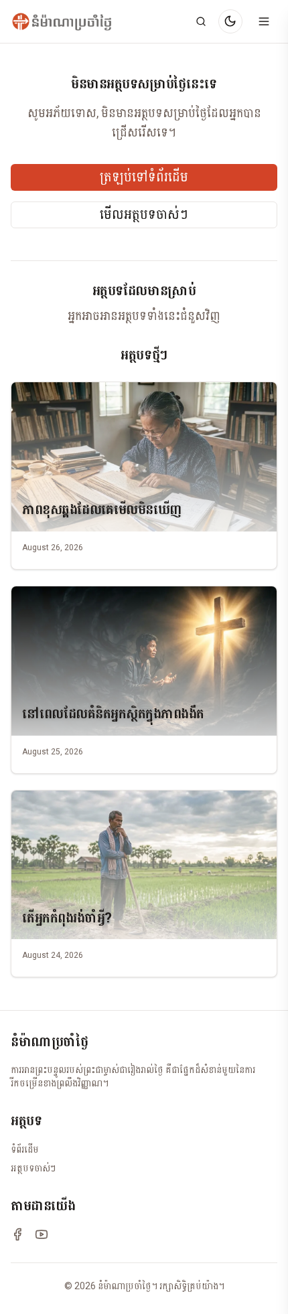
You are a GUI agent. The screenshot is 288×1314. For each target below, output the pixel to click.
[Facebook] (17, 1234)
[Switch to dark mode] (230, 21)
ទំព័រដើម (25, 1149)
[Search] (201, 21)
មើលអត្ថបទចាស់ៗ (144, 215)
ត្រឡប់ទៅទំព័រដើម (144, 177)
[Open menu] (263, 21)
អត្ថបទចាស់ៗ (33, 1168)
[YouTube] (41, 1234)
